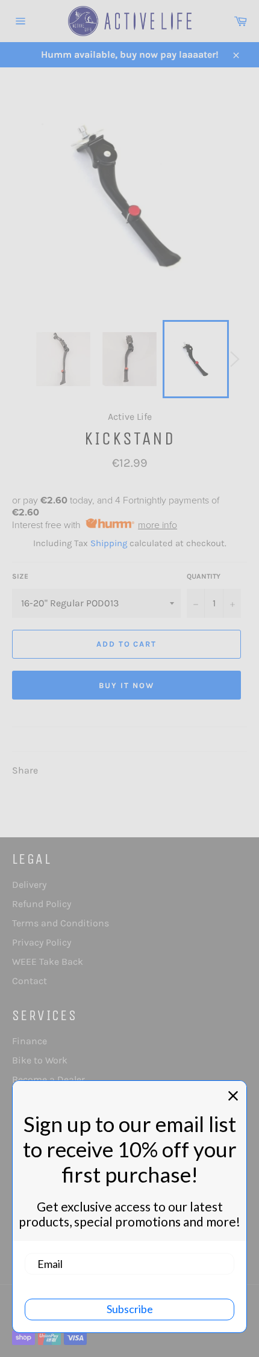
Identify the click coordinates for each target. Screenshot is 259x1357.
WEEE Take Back (47, 961)
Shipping (108, 543)
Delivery (29, 884)
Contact (29, 980)
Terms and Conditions (60, 923)
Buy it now (126, 685)
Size (20, 576)
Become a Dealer (48, 1079)
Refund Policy (41, 903)
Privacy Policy (41, 942)
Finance (29, 1041)
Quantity (203, 576)
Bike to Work (39, 1060)
